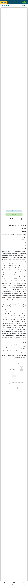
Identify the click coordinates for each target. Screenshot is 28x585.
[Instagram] (1, 6)
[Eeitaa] (7, 6)
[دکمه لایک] (18, 388)
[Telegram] (3, 6)
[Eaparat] (5, 6)
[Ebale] (9, 6)
